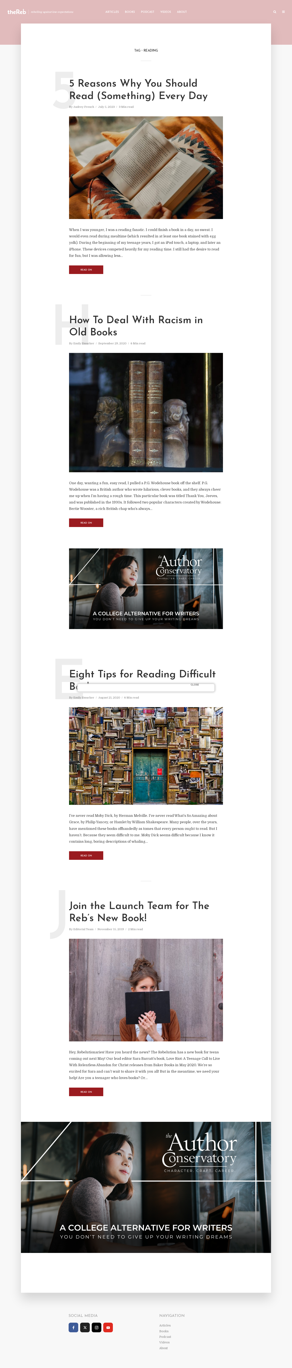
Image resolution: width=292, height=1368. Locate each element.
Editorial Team (83, 929)
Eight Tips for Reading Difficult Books (142, 681)
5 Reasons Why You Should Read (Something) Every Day (138, 90)
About (182, 12)
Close (195, 685)
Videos (165, 12)
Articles (112, 12)
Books (130, 12)
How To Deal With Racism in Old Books (136, 326)
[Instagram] (96, 1327)
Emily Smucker (83, 343)
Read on (86, 270)
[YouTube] (108, 1327)
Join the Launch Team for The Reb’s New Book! (139, 912)
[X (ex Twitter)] (85, 1327)
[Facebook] (73, 1327)
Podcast (147, 12)
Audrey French (83, 106)
